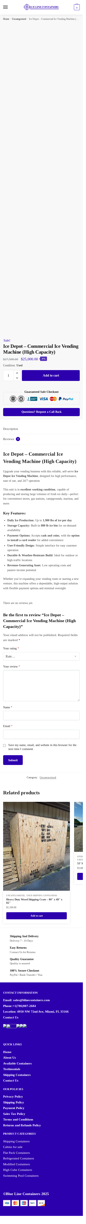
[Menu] (9, 7)
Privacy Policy (13, 1096)
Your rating (11, 648)
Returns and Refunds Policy (22, 1125)
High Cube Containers (17, 1170)
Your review (11, 666)
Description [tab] (10, 428)
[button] (17, 373)
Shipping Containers (17, 1075)
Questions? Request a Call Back (42, 411)
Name (7, 707)
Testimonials (11, 1069)
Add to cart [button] (36, 915)
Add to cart (51, 375)
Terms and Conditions (18, 1119)
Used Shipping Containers (42, 896)
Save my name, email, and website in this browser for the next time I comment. (42, 747)
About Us (9, 1057)
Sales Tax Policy (14, 1113)
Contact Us (10, 1017)
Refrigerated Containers (18, 1158)
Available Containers (17, 1063)
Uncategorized (19, 18)
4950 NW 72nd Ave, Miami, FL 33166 (43, 1011)
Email (8, 726)
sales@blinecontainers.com (31, 1000)
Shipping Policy (13, 1102)
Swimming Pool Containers (21, 1175)
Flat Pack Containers (16, 1152)
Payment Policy (13, 1108)
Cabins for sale (13, 1147)
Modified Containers (16, 1164)
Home (6, 18)
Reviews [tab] (11, 439)
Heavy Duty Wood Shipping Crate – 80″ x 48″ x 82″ (34, 901)
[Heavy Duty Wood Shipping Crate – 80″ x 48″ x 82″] (36, 846)
